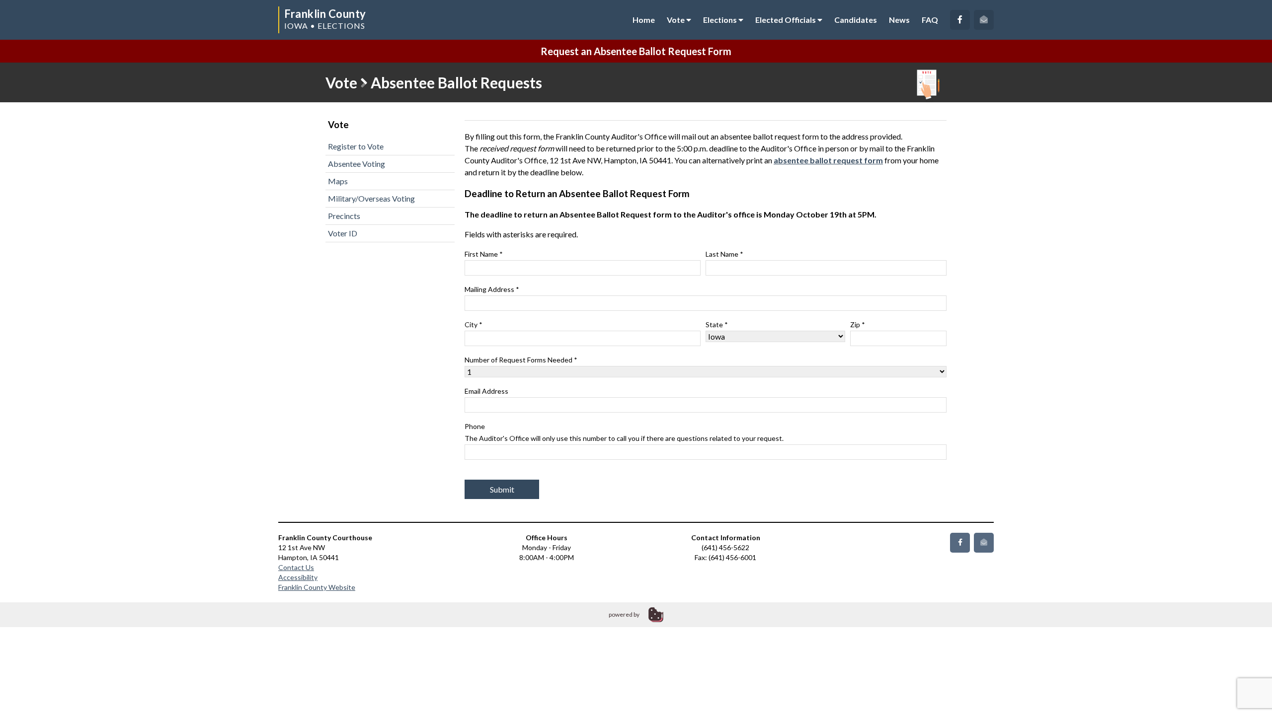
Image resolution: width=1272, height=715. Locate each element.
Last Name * (724, 254)
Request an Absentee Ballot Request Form (636, 51)
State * (717, 324)
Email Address (486, 391)
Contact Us (296, 567)
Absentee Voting (356, 163)
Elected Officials (786, 19)
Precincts (344, 215)
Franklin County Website (316, 587)
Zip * (857, 324)
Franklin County (325, 13)
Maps (338, 181)
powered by (624, 614)
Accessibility (298, 577)
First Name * (484, 254)
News (899, 19)
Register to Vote (356, 146)
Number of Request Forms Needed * (521, 360)
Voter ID (342, 233)
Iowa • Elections (324, 25)
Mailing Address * (492, 289)
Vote (676, 19)
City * (473, 324)
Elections (720, 19)
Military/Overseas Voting (371, 198)
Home (644, 19)
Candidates (855, 19)
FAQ (930, 19)
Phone (624, 432)
